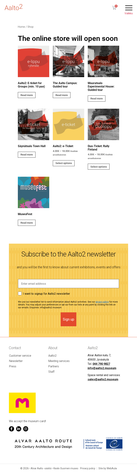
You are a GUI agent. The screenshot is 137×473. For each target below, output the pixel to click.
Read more (27, 95)
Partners (53, 366)
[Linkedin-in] (18, 428)
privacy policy (102, 302)
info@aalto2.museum (102, 368)
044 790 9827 (101, 364)
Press (12, 366)
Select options (63, 163)
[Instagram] (25, 428)
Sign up (68, 319)
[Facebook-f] (11, 428)
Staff (51, 371)
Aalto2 (52, 355)
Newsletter (16, 361)
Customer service (20, 355)
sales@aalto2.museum (103, 379)
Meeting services (59, 361)
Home (21, 26)
